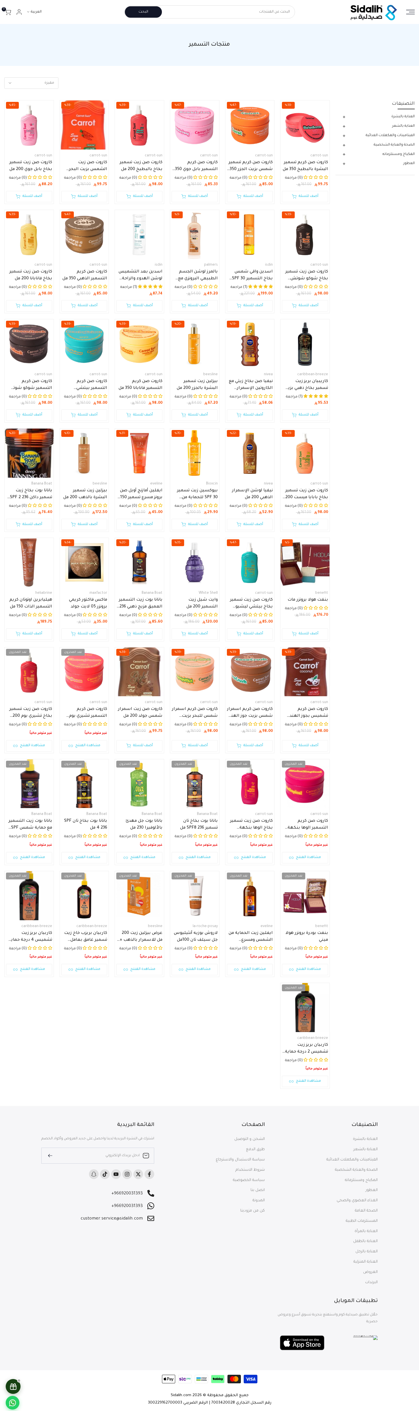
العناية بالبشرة (365, 1139)
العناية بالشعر (365, 1149)
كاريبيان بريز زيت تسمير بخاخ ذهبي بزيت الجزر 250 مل (306, 385)
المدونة (259, 1200)
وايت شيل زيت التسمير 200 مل (202, 603)
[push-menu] (410, 12)
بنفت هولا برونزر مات (308, 600)
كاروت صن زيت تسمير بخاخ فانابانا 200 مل (30, 275)
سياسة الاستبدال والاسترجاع (240, 1160)
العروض (370, 1272)
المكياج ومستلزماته (361, 1180)
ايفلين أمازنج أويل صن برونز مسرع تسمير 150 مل (141, 494)
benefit (321, 593)
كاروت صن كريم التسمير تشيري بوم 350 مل (88, 713)
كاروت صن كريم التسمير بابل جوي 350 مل (196, 166)
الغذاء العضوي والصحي (357, 1200)
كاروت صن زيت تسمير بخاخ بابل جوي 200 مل (30, 166)
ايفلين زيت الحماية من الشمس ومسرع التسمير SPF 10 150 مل (250, 937)
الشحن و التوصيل (249, 1139)
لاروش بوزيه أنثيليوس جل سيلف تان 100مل (196, 936)
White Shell (208, 593)
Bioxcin (212, 484)
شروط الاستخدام (250, 1170)
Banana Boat (41, 484)
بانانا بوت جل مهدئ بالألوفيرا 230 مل (144, 824)
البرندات (371, 1282)
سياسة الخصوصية (249, 1180)
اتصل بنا (258, 1190)
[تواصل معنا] (12, 1403)
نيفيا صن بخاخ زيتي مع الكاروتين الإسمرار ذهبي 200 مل (251, 385)
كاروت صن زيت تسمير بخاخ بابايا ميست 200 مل (306, 494)
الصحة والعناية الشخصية (356, 1170)
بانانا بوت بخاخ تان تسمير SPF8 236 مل (199, 824)
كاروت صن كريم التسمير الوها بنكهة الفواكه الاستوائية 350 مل (306, 825)
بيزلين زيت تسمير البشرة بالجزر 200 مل (197, 385)
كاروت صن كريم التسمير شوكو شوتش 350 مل (29, 385)
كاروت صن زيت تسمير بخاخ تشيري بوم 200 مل (30, 713)
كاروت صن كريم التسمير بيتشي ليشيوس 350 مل (90, 385)
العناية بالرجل (366, 1251)
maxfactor (98, 593)
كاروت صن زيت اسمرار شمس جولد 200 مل (140, 712)
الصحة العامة (366, 1211)
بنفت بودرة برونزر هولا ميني (306, 936)
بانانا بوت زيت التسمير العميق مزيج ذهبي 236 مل (140, 604)
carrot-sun (319, 156)
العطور (372, 1190)
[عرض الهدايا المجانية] (13, 1386)
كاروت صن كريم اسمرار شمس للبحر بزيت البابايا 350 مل (195, 713)
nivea (268, 375)
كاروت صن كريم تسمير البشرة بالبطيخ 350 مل (305, 166)
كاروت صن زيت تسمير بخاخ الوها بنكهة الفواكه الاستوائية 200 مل (250, 825)
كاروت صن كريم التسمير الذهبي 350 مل (84, 275)
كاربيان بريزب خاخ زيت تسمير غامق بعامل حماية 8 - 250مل (85, 937)
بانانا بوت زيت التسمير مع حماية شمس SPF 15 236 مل (30, 825)
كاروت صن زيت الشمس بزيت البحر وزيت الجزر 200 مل (88, 166)
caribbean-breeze (312, 375)
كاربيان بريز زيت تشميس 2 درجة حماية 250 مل (306, 1049)
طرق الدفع (255, 1149)
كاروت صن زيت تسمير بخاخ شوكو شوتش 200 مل (306, 276)
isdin (269, 265)
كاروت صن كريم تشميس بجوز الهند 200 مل (309, 713)
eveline (156, 484)
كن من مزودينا (252, 1211)
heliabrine (43, 593)
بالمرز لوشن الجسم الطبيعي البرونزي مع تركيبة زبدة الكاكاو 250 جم (196, 276)
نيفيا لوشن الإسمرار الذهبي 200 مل (252, 494)
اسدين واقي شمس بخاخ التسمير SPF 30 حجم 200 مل (252, 276)
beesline (210, 375)
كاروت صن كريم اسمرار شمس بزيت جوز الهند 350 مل (250, 713)
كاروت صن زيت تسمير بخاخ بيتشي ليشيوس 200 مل (251, 604)
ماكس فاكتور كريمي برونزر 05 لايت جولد (88, 603)
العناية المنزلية (365, 1262)
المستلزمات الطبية (362, 1221)
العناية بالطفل (365, 1241)
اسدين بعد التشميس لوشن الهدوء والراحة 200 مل (140, 276)
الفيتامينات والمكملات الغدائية (352, 1160)
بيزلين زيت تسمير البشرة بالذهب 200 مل (85, 494)
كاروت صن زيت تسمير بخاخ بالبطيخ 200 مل (141, 166)
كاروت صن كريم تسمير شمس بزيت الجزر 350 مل (251, 166)
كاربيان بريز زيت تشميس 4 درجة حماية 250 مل (30, 937)
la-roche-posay (205, 926)
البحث (143, 12)
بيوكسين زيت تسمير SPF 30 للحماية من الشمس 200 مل (197, 494)
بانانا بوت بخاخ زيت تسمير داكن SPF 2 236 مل (31, 494)
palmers (211, 265)
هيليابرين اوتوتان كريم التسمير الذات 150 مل (30, 603)
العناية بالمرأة (366, 1231)
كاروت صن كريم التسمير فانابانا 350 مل (140, 385)
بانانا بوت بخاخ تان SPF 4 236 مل (85, 824)
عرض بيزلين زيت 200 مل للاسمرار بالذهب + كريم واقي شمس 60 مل (141, 937)
